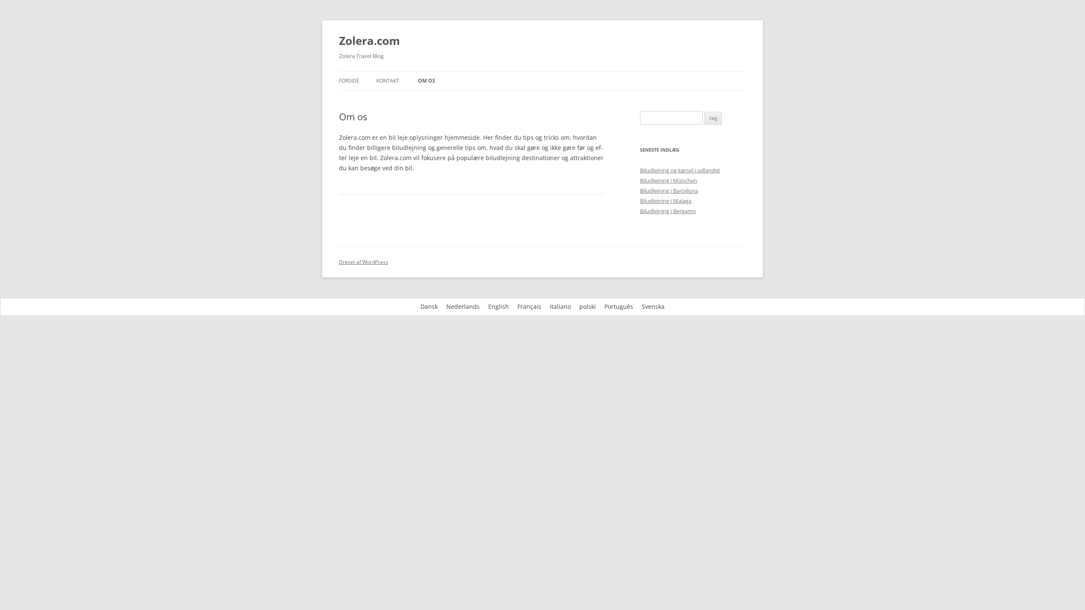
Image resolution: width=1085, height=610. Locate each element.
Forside (349, 80)
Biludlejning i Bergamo (668, 211)
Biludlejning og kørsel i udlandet (680, 170)
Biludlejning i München (668, 180)
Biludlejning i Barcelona (669, 190)
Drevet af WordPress (363, 262)
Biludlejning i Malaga (665, 201)
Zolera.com (369, 40)
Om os (426, 80)
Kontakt (387, 80)
